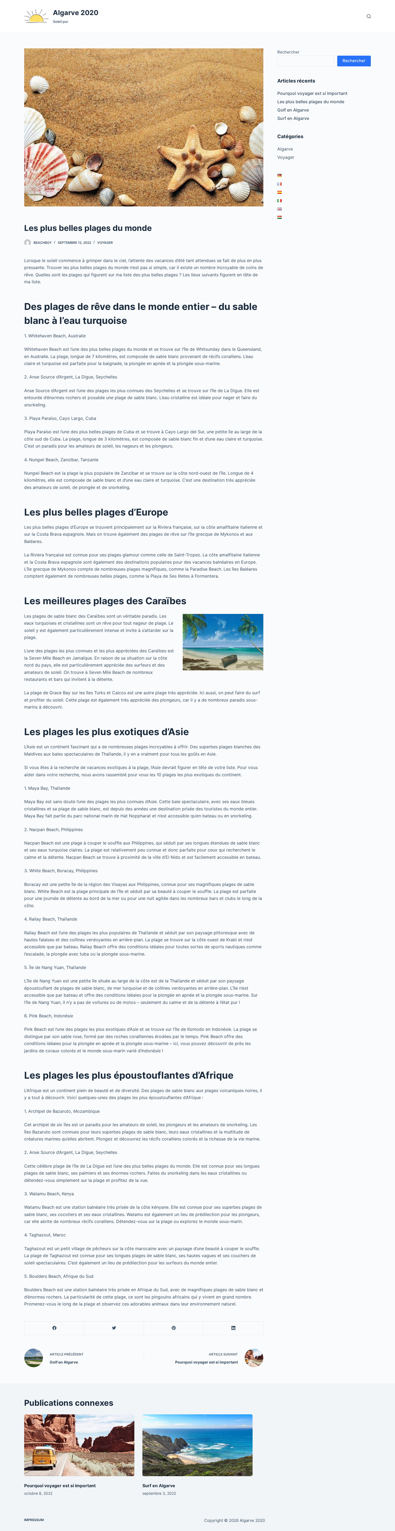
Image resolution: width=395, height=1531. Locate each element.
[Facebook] (54, 1328)
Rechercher (288, 52)
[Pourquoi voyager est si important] (79, 1445)
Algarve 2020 (75, 13)
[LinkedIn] (233, 1328)
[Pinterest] (174, 1328)
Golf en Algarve (293, 110)
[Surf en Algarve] (197, 1445)
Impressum (34, 1520)
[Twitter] (114, 1328)
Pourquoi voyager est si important (312, 93)
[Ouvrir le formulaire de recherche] (369, 16)
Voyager (105, 243)
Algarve (285, 149)
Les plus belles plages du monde (310, 101)
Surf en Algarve (293, 118)
